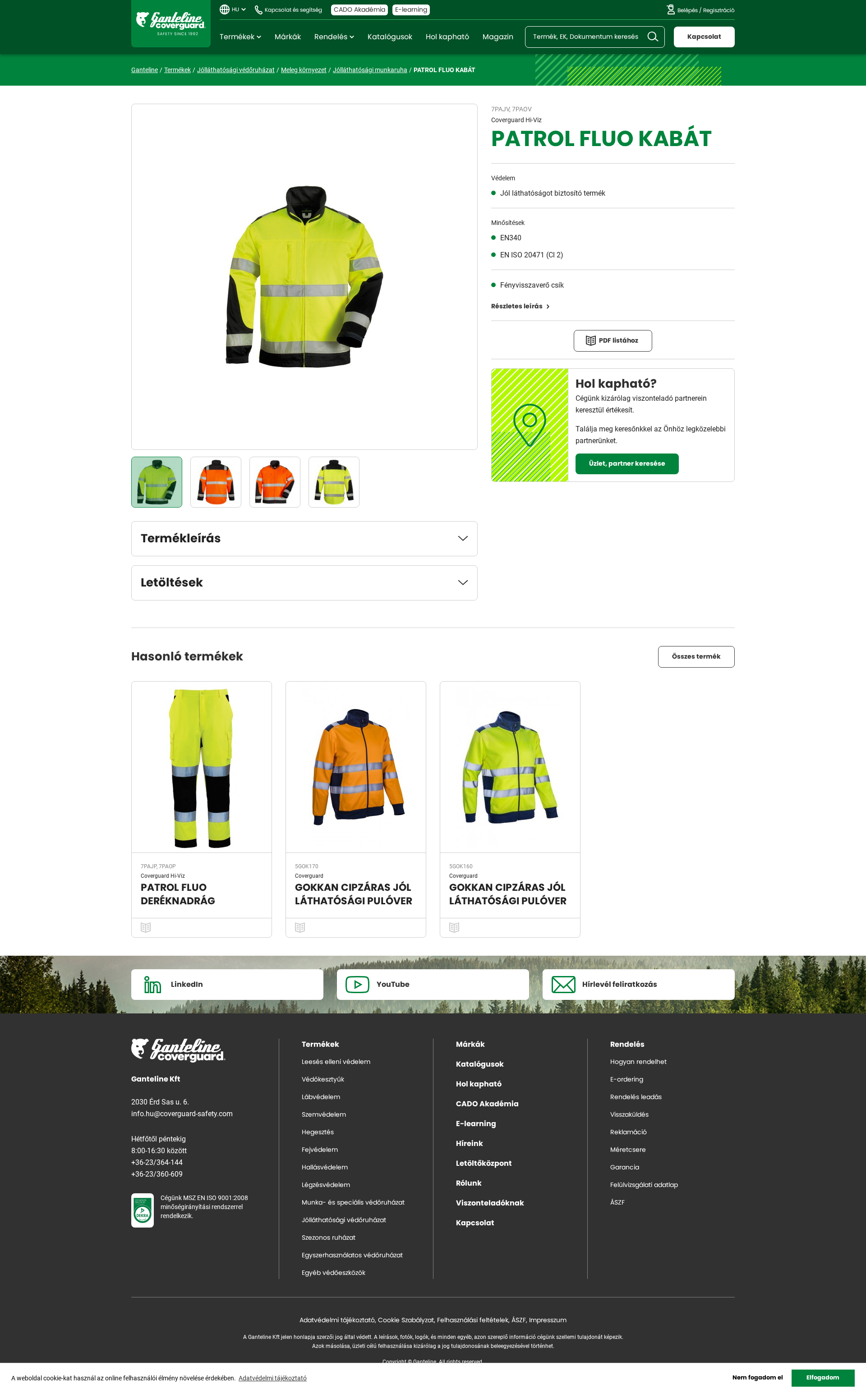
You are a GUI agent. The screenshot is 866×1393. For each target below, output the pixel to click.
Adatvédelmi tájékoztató (337, 1320)
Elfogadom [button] (822, 1378)
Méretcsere (628, 1150)
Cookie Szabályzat (406, 1320)
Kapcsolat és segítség (293, 10)
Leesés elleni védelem (336, 1062)
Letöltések (172, 583)
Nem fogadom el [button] (757, 1378)
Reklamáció (628, 1132)
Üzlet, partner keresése (627, 464)
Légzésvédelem (326, 1185)
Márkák (288, 37)
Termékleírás (181, 539)
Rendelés (330, 37)
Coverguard (309, 875)
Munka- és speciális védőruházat (353, 1203)
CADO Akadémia (359, 10)
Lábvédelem (321, 1097)
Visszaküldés (629, 1115)
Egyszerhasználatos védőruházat (352, 1255)
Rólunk (469, 1183)
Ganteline (171, 23)
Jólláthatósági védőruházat (236, 69)
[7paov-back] (215, 482)
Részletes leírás (517, 306)
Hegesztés (318, 1132)
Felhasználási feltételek (472, 1320)
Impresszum (548, 1320)
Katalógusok (390, 37)
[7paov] (274, 482)
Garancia (624, 1167)
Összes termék (696, 657)
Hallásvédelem (325, 1167)
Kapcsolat (704, 37)
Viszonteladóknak (490, 1203)
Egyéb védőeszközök (333, 1273)
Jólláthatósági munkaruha (370, 69)
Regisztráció (719, 10)
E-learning (411, 10)
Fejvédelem (320, 1150)
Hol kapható (447, 37)
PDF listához (618, 341)
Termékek (237, 37)
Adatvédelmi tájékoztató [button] (273, 1378)
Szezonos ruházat (328, 1238)
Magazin (498, 37)
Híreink (469, 1143)
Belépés (687, 10)
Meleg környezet (304, 69)
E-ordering (626, 1080)
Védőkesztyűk (323, 1080)
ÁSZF (617, 1203)
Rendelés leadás (636, 1097)
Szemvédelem (324, 1115)
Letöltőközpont (484, 1163)
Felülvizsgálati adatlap (644, 1185)
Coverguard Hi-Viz (516, 119)
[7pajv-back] (334, 482)
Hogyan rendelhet (638, 1062)
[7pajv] (156, 482)
